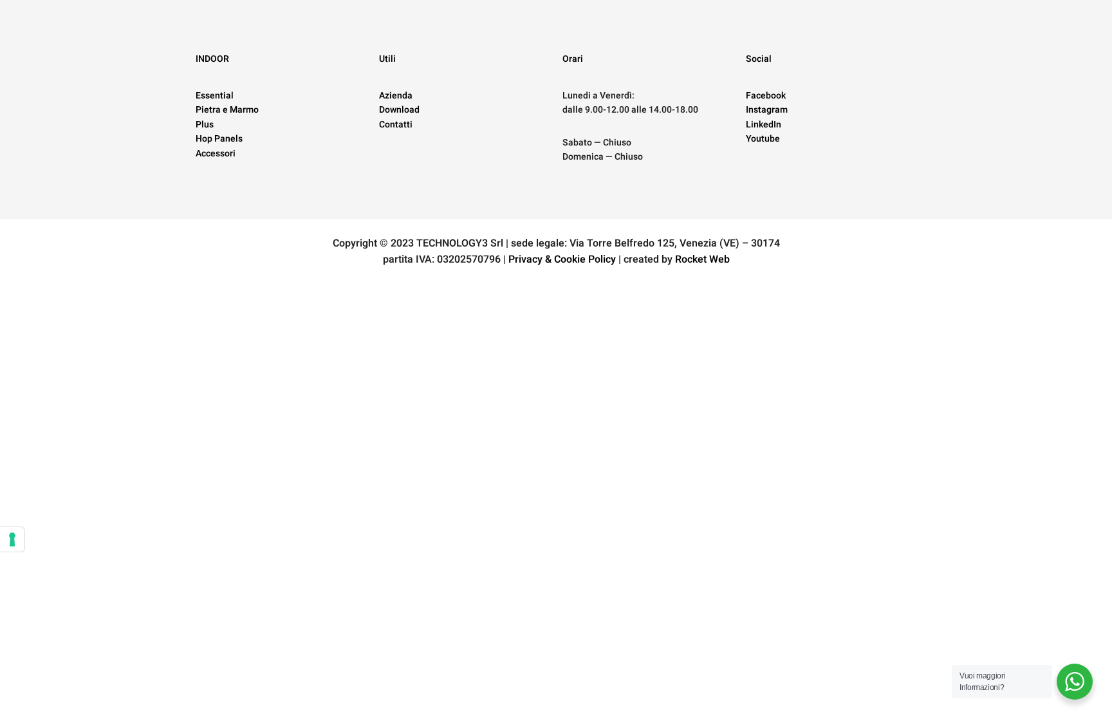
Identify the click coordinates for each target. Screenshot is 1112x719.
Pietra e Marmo (227, 110)
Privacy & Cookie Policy (562, 259)
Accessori (216, 153)
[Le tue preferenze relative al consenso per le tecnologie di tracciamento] (12, 539)
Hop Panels (219, 138)
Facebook (766, 95)
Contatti (395, 124)
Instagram (767, 110)
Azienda (395, 95)
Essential (215, 95)
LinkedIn (763, 124)
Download (399, 110)
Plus (205, 124)
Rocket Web (702, 259)
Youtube (763, 138)
